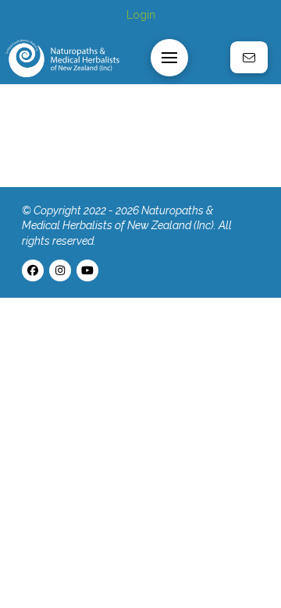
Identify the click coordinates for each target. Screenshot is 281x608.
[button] (169, 57)
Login (140, 15)
